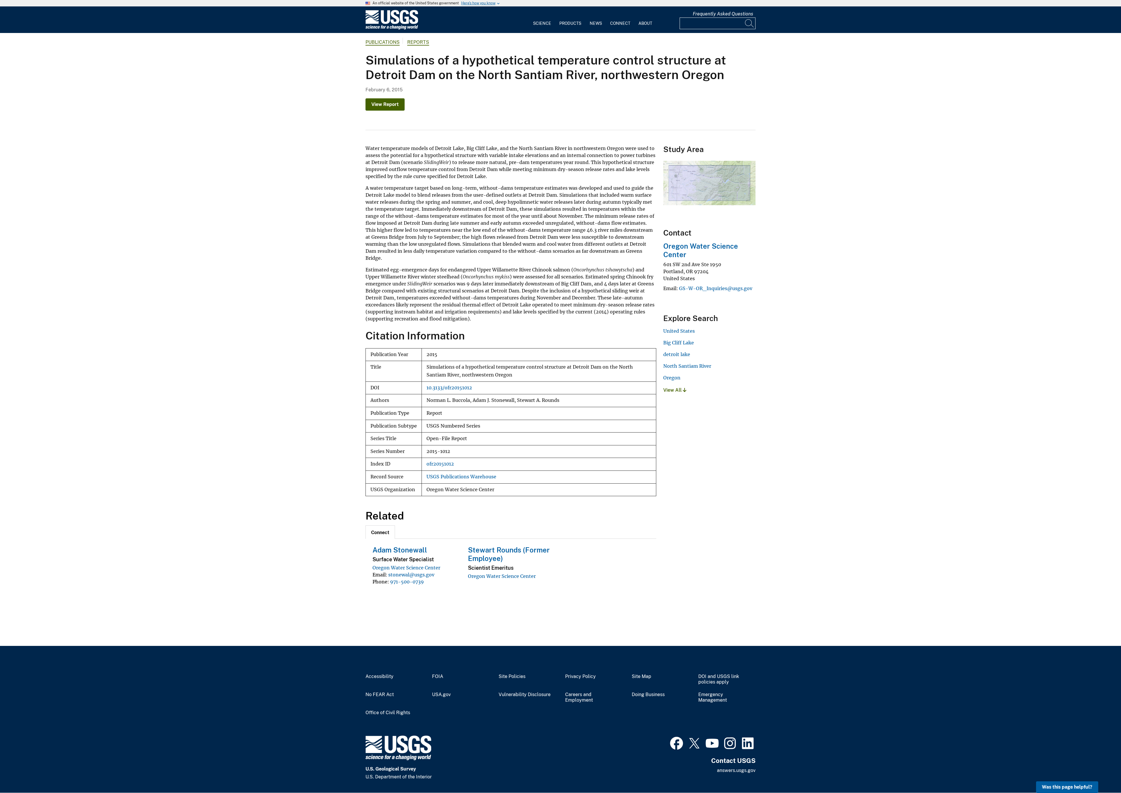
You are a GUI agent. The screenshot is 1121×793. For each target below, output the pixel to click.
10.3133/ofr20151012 (449, 388)
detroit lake (676, 354)
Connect (620, 23)
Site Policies (512, 676)
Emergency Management (712, 697)
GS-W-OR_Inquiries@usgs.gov (715, 288)
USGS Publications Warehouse (461, 477)
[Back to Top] (1099, 771)
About (645, 23)
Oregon (671, 378)
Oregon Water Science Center (406, 568)
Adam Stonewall (399, 550)
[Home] (391, 28)
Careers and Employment (579, 697)
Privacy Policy (580, 676)
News (596, 23)
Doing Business (648, 694)
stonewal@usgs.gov (411, 575)
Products (570, 23)
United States (679, 331)
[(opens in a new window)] (676, 743)
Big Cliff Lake (678, 343)
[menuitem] (542, 20)
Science (542, 23)
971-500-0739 (407, 582)
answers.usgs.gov (736, 770)
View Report (385, 104)
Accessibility (379, 676)
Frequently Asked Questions (723, 14)
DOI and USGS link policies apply (718, 679)
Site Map (641, 676)
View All (673, 390)
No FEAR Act (379, 694)
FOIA (437, 676)
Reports (418, 42)
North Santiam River (687, 366)
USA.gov (441, 694)
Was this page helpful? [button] (1067, 787)
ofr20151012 (440, 464)
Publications (382, 42)
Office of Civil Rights (387, 712)
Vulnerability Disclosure (525, 694)
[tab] (380, 532)
